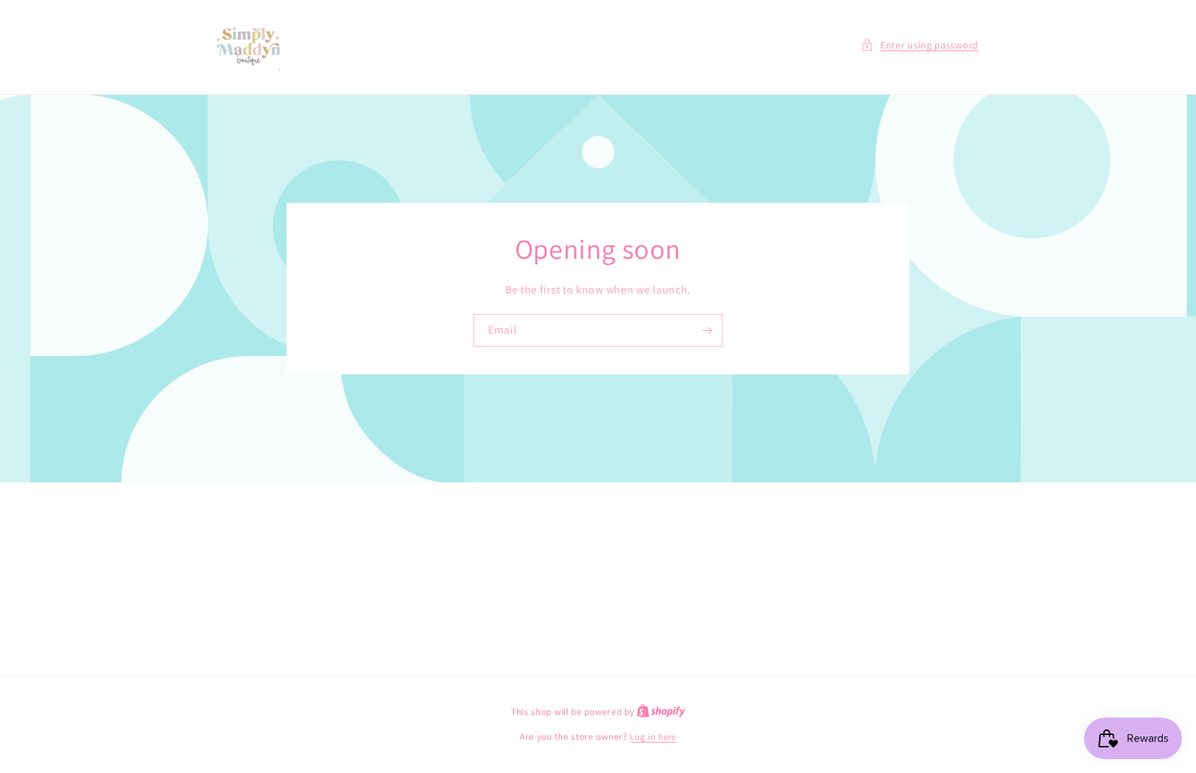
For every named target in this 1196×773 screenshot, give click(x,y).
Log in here (653, 737)
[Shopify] (661, 712)
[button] (920, 45)
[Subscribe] (706, 330)
